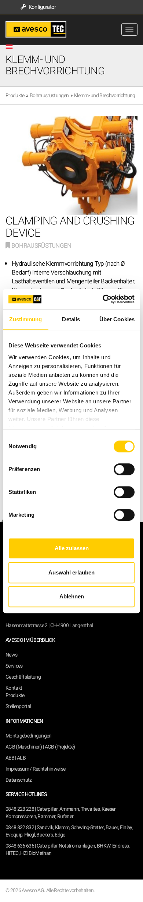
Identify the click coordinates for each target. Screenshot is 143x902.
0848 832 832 (20, 827)
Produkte (15, 95)
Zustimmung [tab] (25, 319)
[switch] (124, 469)
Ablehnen (71, 596)
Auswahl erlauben (71, 572)
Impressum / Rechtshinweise (35, 769)
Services (14, 666)
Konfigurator (41, 7)
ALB (21, 758)
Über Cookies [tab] (117, 319)
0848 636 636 (20, 846)
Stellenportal (18, 706)
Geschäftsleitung (23, 677)
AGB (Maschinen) (24, 747)
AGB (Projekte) (60, 747)
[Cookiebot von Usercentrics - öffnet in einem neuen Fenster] (103, 299)
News (11, 655)
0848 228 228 (20, 809)
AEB (10, 758)
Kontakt (14, 688)
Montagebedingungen (29, 736)
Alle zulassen (72, 548)
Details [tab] (71, 319)
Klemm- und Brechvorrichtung (104, 95)
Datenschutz (19, 780)
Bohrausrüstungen (49, 95)
